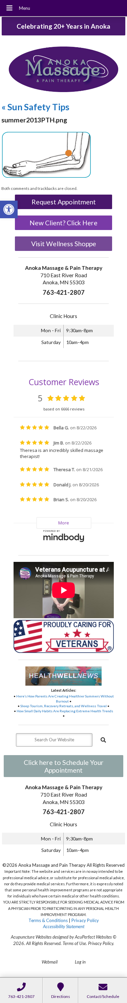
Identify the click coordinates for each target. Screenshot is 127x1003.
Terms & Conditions (48, 920)
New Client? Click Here (63, 223)
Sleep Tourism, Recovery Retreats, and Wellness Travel (63, 706)
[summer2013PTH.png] (46, 177)
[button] (9, 209)
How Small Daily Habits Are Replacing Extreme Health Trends (65, 711)
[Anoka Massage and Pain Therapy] (63, 70)
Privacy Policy (85, 920)
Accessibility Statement (63, 926)
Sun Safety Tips (35, 107)
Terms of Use (74, 943)
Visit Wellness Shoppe (63, 244)
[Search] (103, 740)
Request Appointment (63, 202)
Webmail (50, 962)
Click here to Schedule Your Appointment (64, 766)
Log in (80, 962)
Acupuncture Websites (31, 937)
